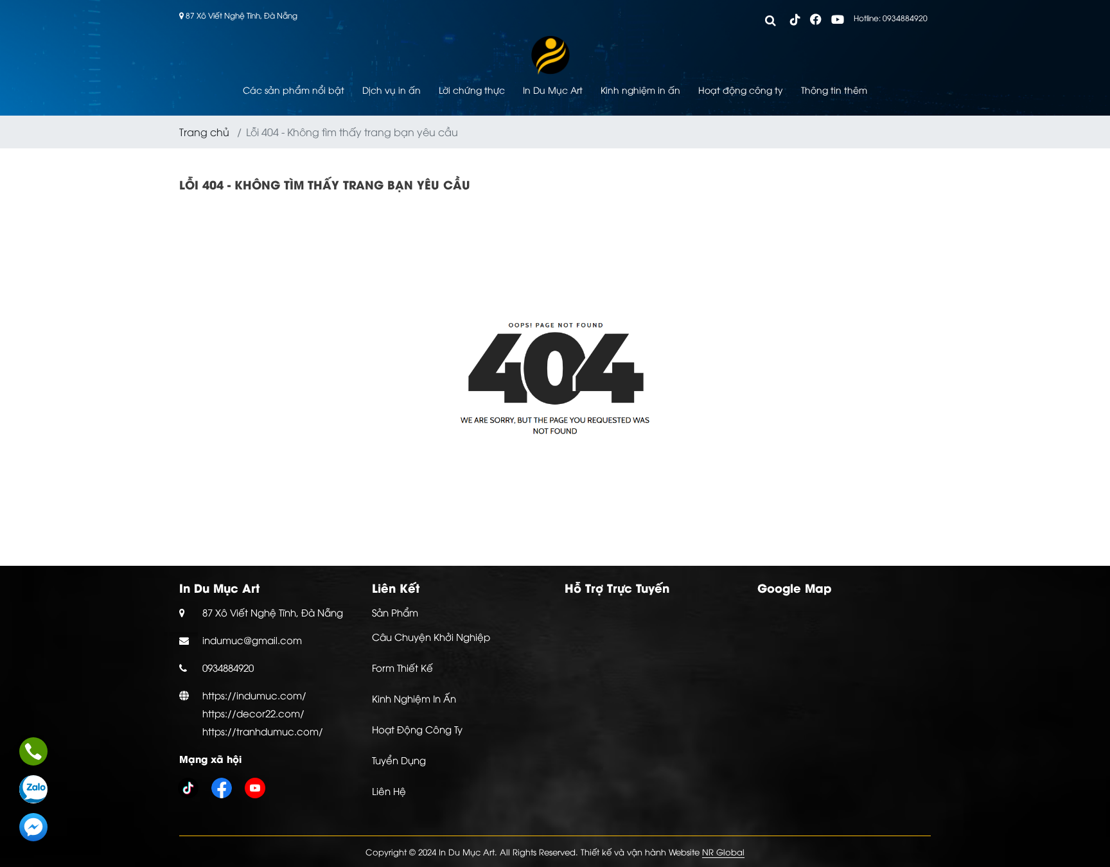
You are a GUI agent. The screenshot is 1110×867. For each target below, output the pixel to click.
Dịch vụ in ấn (391, 89)
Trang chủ (204, 132)
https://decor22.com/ (253, 712)
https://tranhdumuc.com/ (262, 730)
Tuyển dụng (399, 759)
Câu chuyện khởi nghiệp (431, 636)
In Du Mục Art (553, 89)
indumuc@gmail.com (252, 639)
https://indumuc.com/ (254, 694)
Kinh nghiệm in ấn (640, 89)
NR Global (723, 851)
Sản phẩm (395, 612)
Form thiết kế (402, 667)
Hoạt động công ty (740, 89)
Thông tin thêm (834, 89)
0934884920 (228, 667)
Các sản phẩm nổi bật (293, 89)
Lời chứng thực (472, 89)
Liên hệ (389, 790)
